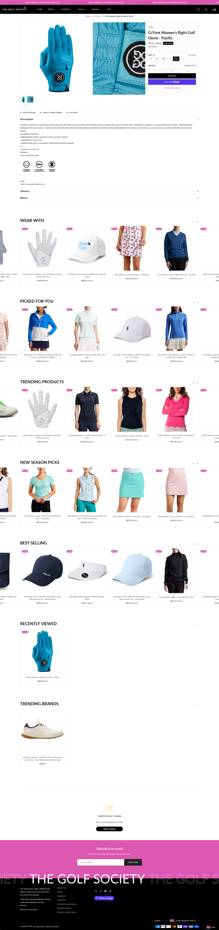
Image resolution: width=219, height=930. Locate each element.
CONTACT (61, 900)
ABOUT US (61, 888)
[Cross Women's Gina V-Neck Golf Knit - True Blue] (132, 248)
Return (24, 197)
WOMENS (61, 896)
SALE (109, 9)
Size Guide (192, 55)
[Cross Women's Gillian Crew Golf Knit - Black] (132, 570)
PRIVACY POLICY (64, 908)
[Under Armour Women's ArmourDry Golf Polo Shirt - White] (176, 248)
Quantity (151, 65)
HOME (39, 9)
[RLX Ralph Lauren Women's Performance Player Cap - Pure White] (87, 328)
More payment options (172, 88)
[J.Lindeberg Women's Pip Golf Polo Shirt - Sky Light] (42, 328)
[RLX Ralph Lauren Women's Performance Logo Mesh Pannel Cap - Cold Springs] (87, 570)
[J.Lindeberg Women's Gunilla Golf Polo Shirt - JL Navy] (42, 409)
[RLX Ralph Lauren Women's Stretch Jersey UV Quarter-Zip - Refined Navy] (176, 328)
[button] (23, 99)
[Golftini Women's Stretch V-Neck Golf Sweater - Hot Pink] (132, 409)
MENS (59, 892)
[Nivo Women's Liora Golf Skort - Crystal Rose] (132, 490)
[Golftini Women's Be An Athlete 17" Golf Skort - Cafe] (176, 490)
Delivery (25, 191)
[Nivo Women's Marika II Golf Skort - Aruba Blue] (87, 490)
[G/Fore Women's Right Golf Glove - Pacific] (42, 651)
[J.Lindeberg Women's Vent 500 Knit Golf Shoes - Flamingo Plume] (176, 570)
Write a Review (109, 829)
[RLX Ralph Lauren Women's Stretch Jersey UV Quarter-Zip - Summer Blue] (132, 328)
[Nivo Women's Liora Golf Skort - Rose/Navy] (87, 248)
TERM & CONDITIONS (66, 912)
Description (26, 119)
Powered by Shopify (52, 926)
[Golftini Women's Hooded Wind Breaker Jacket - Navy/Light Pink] (176, 409)
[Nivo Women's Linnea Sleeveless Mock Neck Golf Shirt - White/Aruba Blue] (42, 490)
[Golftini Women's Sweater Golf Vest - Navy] (87, 409)
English (158, 921)
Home (88, 16)
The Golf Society (38, 926)
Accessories (97, 16)
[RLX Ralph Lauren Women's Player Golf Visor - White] (42, 570)
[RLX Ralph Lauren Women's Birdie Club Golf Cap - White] (42, 248)
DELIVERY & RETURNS (66, 904)
